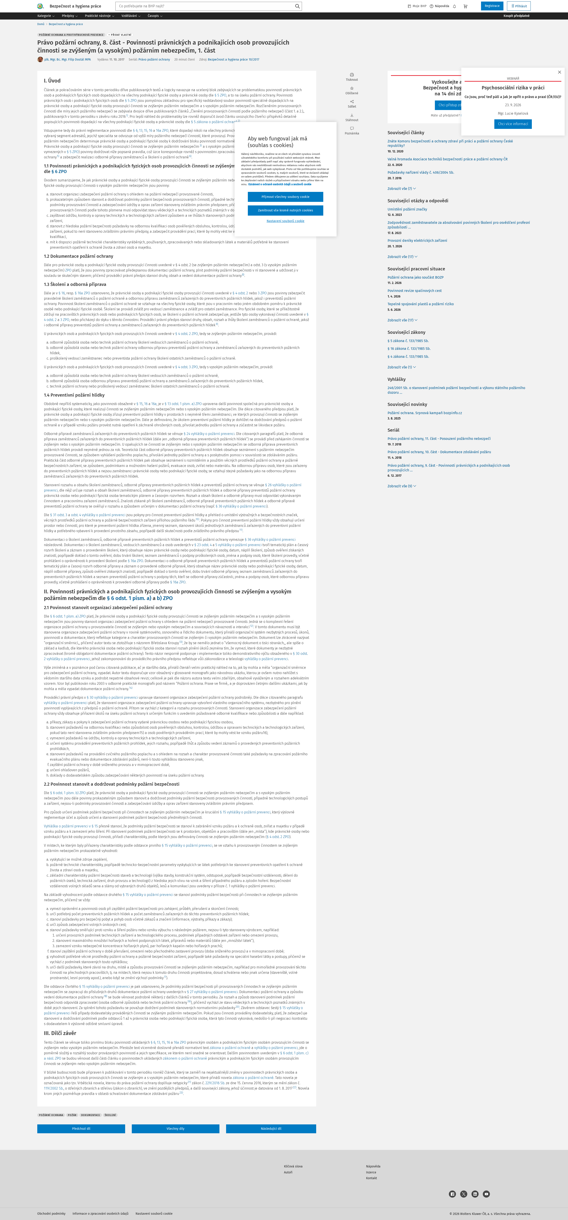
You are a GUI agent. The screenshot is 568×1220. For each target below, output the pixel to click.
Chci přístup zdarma (454, 105)
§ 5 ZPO (220, 95)
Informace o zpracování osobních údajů (100, 1214)
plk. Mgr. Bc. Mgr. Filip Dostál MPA (67, 59)
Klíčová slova (293, 1166)
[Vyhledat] (297, 6)
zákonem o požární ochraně (185, 1058)
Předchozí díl (81, 1129)
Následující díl (271, 1129)
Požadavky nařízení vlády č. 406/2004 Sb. (421, 172)
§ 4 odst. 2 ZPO (186, 334)
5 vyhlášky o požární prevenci (238, 545)
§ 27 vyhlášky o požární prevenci (212, 992)
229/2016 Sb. (215, 1083)
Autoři (288, 1172)
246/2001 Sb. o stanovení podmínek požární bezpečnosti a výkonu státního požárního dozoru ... (456, 390)
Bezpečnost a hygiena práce (66, 24)
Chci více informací (513, 124)
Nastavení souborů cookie (154, 1214)
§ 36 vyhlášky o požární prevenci (241, 506)
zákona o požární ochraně (230, 1048)
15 (145, 130)
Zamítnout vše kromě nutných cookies (285, 210)
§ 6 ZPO (59, 171)
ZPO (68, 270)
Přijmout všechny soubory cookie (286, 197)
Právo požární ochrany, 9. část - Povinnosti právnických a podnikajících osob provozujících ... (449, 467)
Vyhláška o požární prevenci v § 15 (71, 826)
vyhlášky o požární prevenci (266, 659)
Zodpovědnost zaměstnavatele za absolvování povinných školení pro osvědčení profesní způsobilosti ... (459, 224)
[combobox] (208, 6)
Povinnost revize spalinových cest (415, 291)
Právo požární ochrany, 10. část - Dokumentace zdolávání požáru (439, 452)
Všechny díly (175, 1129)
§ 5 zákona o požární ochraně (214, 122)
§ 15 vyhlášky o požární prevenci (245, 812)
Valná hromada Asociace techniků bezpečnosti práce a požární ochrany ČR (448, 159)
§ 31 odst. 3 (58, 515)
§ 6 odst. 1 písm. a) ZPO (68, 616)
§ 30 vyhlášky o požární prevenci (112, 697)
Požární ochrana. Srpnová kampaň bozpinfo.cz (425, 413)
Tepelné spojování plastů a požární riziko (421, 304)
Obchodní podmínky (51, 1214)
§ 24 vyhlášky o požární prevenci (209, 434)
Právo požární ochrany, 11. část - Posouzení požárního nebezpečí (439, 439)
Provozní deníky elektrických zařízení (417, 240)
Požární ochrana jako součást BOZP (416, 277)
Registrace (492, 6)
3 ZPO (262, 293)
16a (154, 404)
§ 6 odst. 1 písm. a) (129, 598)
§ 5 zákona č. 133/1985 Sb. (408, 341)
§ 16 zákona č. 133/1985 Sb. (409, 348)
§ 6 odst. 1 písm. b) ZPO (68, 793)
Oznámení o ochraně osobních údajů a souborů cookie (279, 184)
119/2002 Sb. (53, 1088)
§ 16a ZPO (82, 293)
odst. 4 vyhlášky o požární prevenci (98, 515)
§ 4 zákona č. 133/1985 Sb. (408, 356)
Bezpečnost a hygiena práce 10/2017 (233, 59)
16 (150, 130)
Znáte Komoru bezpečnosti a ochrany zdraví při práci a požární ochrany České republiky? (450, 143)
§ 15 (139, 404)
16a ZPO (162, 130)
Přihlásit (521, 6)
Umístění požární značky (407, 209)
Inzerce (371, 1172)
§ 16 (62, 293)
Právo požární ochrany (154, 59)
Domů (40, 24)
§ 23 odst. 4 (203, 545)
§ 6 (135, 130)
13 (140, 130)
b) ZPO (165, 598)
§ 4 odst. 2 (240, 293)
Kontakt (371, 1178)
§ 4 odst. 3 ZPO (186, 367)
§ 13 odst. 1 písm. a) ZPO (183, 404)
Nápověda (442, 6)
